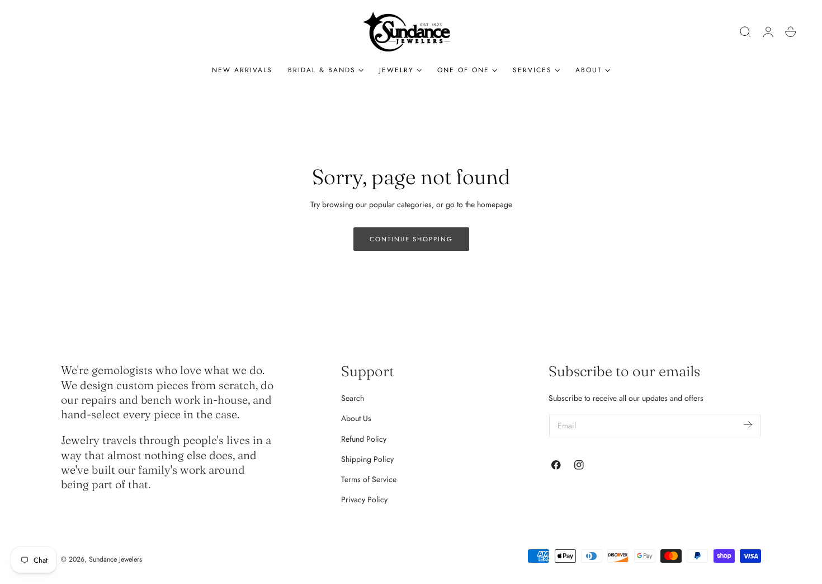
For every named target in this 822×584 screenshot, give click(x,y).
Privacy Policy (364, 499)
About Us (356, 418)
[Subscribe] (748, 424)
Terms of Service (368, 479)
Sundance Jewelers (115, 559)
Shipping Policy (367, 459)
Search (352, 398)
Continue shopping (411, 239)
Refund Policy (363, 439)
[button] (745, 32)
